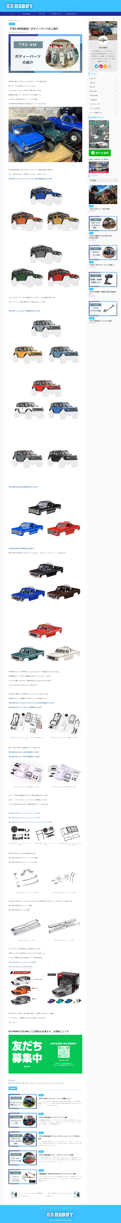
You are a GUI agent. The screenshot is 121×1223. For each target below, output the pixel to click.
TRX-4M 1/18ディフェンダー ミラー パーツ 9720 (24, 813)
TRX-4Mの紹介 (26, 14)
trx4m (26, 1083)
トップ (11, 14)
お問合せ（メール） (67, 1208)
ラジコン (50, 1083)
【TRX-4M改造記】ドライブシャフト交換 (52, 1117)
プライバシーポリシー (54, 1208)
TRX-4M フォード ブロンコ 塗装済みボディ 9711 (24, 311)
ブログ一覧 (41, 14)
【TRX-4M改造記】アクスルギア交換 (100, 321)
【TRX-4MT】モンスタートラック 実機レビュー (55, 1098)
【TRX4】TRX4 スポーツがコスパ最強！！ (102, 265)
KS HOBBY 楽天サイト (72, 14)
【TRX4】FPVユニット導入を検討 (99, 209)
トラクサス (39, 1083)
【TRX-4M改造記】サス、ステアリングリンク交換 (55, 1155)
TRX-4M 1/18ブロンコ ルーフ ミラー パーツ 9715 (24, 817)
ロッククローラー (59, 1083)
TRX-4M (12, 1080)
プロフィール (42, 1208)
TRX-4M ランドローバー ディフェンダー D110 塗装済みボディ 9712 (30, 179)
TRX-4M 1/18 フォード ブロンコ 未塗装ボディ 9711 (25, 707)
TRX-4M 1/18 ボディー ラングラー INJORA (22, 962)
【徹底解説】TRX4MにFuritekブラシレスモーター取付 (57, 1174)
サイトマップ (78, 1208)
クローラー (32, 1083)
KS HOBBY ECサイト (57, 14)
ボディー (45, 1083)
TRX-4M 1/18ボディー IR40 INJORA (20, 966)
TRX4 (22, 1083)
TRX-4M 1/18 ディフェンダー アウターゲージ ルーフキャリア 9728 (30, 822)
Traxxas (12, 1083)
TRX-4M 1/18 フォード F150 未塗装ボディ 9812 (24, 756)
